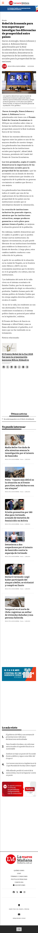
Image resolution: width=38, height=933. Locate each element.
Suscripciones (20, 885)
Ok (19, 929)
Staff (19, 873)
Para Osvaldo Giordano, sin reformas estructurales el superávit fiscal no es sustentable (20, 746)
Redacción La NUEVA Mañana (16, 66)
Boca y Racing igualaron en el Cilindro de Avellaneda (19, 419)
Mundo (4, 20)
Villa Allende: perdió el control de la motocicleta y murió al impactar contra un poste (21, 773)
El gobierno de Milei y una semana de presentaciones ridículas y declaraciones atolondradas (20, 737)
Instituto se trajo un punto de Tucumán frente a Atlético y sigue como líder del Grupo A (21, 756)
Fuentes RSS (19, 882)
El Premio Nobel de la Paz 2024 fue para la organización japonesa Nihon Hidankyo (17, 357)
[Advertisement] (19, 390)
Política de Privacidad (19, 879)
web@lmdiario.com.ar (19, 918)
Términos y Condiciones (19, 876)
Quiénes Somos (19, 870)
